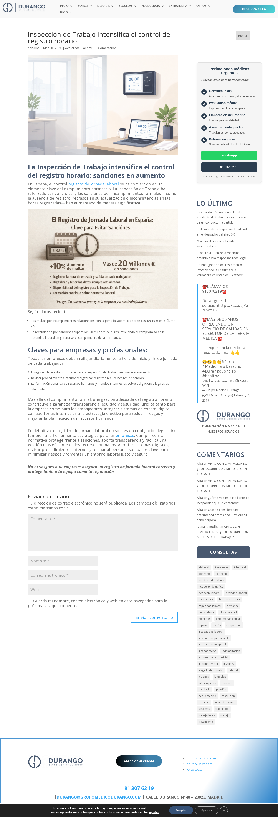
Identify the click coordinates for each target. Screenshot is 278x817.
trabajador (222, 709)
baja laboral (206, 599)
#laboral (204, 567)
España (203, 625)
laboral (233, 670)
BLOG (64, 12)
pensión (221, 689)
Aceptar (181, 810)
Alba (36, 48)
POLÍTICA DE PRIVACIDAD (201, 758)
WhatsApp (229, 155)
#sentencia (221, 567)
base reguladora (229, 599)
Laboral (86, 48)
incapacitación (207, 651)
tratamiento (206, 721)
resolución (228, 696)
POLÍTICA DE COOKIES (199, 764)
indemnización (231, 651)
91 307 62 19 (229, 167)
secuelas (204, 702)
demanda (233, 606)
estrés (217, 625)
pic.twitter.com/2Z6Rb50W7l (225, 383)
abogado (204, 574)
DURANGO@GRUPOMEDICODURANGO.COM (98, 797)
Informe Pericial (208, 664)
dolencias (204, 619)
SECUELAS (126, 5)
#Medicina (212, 366)
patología (204, 689)
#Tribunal (240, 567)
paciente (227, 683)
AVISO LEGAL (194, 769)
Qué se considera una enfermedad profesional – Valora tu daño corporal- (222, 515)
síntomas (204, 709)
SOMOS (83, 5)
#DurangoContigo (219, 371)
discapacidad (228, 612)
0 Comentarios (106, 48)
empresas (125, 435)
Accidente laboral (209, 593)
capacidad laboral (210, 606)
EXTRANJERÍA (178, 5)
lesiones (204, 676)
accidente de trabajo (211, 580)
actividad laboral (236, 593)
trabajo (225, 715)
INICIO (64, 5)
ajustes (154, 812)
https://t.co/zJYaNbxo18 (225, 308)
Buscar (243, 35)
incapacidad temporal (212, 644)
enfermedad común (228, 619)
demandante (206, 612)
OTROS (201, 5)
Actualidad (72, 48)
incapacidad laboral (211, 631)
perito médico (207, 696)
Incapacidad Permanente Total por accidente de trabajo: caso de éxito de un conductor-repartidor (221, 217)
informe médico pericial (213, 657)
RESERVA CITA (254, 9)
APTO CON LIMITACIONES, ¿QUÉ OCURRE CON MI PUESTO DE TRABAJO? (222, 468)
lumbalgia (220, 676)
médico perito (207, 683)
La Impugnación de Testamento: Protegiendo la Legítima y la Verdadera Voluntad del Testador (220, 270)
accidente (222, 574)
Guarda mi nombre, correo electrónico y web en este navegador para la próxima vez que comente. (97, 603)
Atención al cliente (138, 761)
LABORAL (103, 5)
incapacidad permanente (214, 638)
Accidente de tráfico (211, 586)
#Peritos (229, 361)
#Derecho (232, 366)
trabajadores (207, 715)
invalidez (228, 664)
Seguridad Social (225, 702)
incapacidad (234, 625)
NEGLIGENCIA (151, 5)
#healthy (210, 375)
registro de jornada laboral (93, 184)
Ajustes (206, 810)
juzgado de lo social (211, 670)
